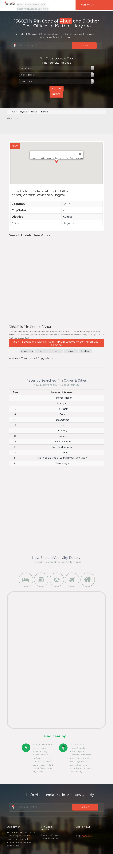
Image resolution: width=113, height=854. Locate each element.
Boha (62, 414)
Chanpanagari (62, 463)
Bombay (62, 430)
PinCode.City (88, 836)
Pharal (56, 351)
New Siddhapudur (62, 447)
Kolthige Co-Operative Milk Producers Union (62, 458)
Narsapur (62, 409)
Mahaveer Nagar (62, 398)
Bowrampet (62, 419)
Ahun (66, 204)
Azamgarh (62, 403)
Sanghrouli (85, 351)
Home (20, 5)
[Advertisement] (59, 126)
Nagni (62, 436)
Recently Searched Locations (33, 9)
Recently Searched (50, 838)
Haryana (23, 112)
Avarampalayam (62, 441)
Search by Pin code (50, 835)
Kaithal (34, 112)
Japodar (62, 452)
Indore (62, 425)
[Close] (80, 154)
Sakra (70, 351)
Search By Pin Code (35, 5)
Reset (56, 94)
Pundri (67, 210)
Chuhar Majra (27, 351)
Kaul (42, 351)
